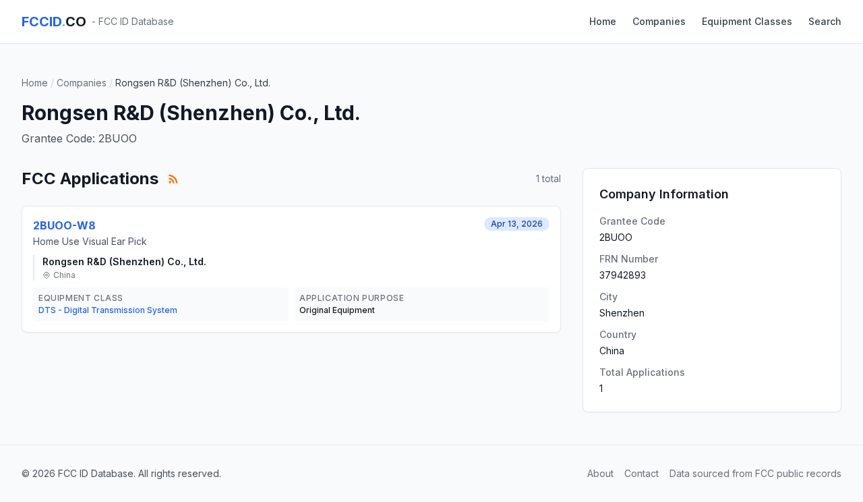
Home (602, 21)
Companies (659, 21)
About (600, 473)
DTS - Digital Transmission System (107, 310)
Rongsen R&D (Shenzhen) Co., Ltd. (124, 261)
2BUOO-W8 (64, 225)
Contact (641, 473)
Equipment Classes (747, 21)
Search (824, 21)
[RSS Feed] (173, 179)
